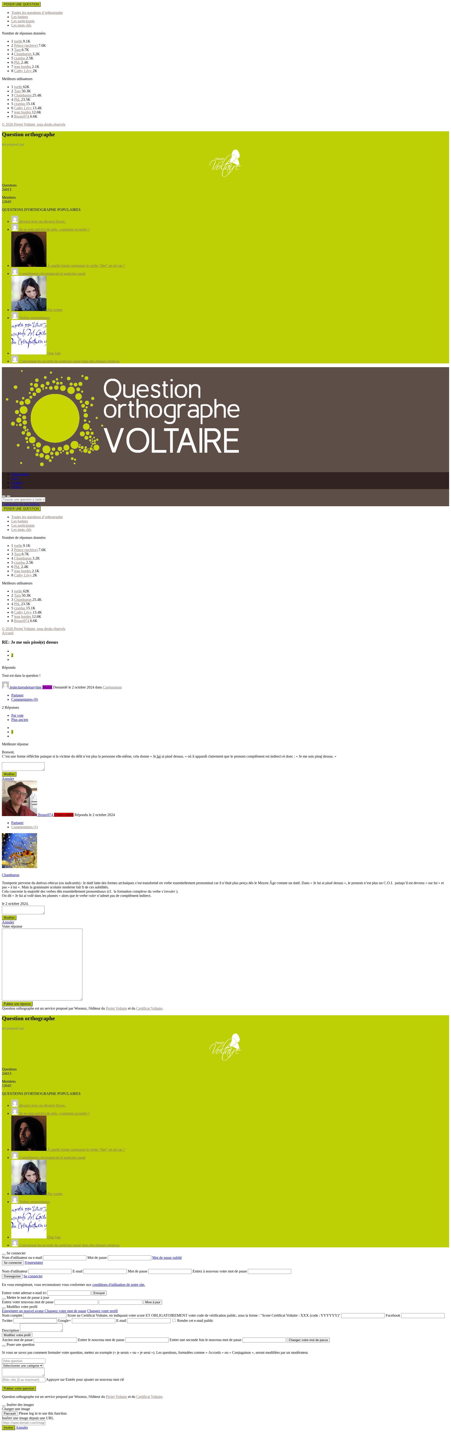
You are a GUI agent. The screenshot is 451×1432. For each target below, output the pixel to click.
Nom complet (12, 1315)
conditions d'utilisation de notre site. (118, 1285)
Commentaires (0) (24, 699)
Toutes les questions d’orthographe (37, 13)
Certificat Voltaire (149, 1008)
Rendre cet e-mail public (195, 1321)
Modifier (9, 774)
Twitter (7, 1321)
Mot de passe (97, 1258)
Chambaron (23, 54)
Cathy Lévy (23, 71)
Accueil (7, 633)
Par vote (17, 715)
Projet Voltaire (116, 1008)
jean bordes (23, 67)
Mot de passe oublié (167, 1258)
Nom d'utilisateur (15, 1271)
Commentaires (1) (24, 827)
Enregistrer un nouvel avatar (23, 1311)
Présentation (20, 474)
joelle (18, 41)
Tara (18, 50)
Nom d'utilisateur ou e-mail (22, 1258)
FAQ (15, 478)
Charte (16, 487)
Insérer (8, 1427)
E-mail (78, 1271)
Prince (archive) (26, 45)
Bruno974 (22, 116)
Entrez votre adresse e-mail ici (24, 1293)
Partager (17, 695)
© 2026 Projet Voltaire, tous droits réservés (33, 124)
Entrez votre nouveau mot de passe (28, 1302)
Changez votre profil (102, 1311)
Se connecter (33, 1276)
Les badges (19, 17)
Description (10, 1330)
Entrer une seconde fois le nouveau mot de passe (205, 1340)
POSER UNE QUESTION (21, 4)
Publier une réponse (17, 1004)
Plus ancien (19, 720)
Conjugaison (112, 687)
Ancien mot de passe (17, 1340)
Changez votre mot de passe (65, 1311)
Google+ (64, 1321)
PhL (17, 62)
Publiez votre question (19, 1388)
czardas (20, 58)
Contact (17, 483)
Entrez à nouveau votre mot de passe (220, 1271)
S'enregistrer (34, 1263)
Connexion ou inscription (20, 504)
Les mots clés (21, 25)
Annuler (8, 779)
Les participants (23, 21)
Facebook (393, 1315)
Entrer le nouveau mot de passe (101, 1340)
